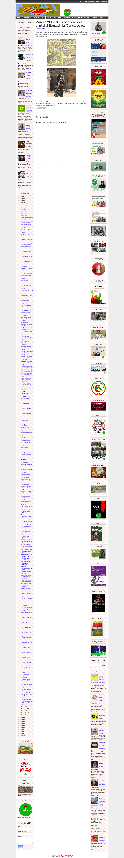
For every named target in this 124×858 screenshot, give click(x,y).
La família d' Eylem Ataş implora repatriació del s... (26, 652)
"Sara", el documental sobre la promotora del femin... (26, 506)
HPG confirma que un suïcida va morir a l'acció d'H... (25, 676)
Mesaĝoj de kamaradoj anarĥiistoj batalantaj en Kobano (26, 319)
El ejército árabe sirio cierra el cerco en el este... (26, 637)
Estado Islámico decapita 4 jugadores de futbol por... (27, 292)
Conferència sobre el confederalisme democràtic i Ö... (25, 476)
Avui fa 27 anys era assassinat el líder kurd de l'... (26, 338)
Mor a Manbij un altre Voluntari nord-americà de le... (26, 516)
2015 (21, 200)
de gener (23, 203)
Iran (55, 17)
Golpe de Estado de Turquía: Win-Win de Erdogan (29, 41)
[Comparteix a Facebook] (44, 108)
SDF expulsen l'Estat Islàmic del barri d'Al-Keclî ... (26, 662)
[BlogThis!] (40, 108)
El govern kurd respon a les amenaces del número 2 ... (26, 226)
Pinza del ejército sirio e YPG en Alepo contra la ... (26, 282)
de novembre (24, 712)
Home (18, 17)
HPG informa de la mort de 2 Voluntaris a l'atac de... (26, 703)
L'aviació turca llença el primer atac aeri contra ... (26, 456)
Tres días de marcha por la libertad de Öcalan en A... (26, 363)
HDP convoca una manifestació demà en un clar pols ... (26, 531)
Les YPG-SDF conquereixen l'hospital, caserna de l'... (26, 461)
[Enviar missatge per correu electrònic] (36, 108)
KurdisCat (36, 17)
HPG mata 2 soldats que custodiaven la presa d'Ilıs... (26, 251)
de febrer (23, 205)
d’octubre (23, 710)
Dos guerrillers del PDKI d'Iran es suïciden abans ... (26, 277)
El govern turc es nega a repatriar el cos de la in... (26, 414)
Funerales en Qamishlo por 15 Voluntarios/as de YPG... (26, 526)
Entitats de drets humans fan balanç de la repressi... (26, 358)
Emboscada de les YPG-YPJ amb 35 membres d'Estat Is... (26, 471)
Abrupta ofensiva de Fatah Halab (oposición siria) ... (26, 614)
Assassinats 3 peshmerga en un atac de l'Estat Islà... (26, 375)
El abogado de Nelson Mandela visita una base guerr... (25, 563)
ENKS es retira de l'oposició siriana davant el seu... (27, 343)
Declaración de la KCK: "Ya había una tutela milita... (26, 409)
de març (23, 207)
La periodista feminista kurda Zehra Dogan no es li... (26, 541)
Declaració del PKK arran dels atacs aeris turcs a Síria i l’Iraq (102, 838)
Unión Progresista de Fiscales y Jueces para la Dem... (26, 521)
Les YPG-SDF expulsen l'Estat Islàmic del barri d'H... (26, 488)
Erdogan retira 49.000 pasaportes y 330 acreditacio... (25, 657)
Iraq (43, 17)
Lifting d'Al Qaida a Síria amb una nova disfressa (26, 585)
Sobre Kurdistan (27, 17)
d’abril (22, 209)
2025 (21, 733)
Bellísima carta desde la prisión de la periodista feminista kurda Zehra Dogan (29, 93)
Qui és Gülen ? (24, 417)
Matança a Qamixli (25, 602)
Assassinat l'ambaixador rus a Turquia (102, 730)
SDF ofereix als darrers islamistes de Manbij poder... (26, 498)
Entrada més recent (40, 167)
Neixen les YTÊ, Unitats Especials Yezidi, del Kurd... (26, 385)
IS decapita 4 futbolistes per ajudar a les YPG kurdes (26, 348)
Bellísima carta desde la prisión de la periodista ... (26, 590)
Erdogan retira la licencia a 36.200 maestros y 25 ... (26, 466)
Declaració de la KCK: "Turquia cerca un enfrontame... (25, 647)
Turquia (49, 17)
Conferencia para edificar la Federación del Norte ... (26, 297)
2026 (21, 735)
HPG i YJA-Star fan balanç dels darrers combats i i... (26, 333)
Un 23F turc (28, 141)
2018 (21, 719)
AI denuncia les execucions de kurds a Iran (102, 715)
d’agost (23, 706)
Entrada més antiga (83, 167)
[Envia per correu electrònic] (39, 108)
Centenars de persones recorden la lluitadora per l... (26, 595)
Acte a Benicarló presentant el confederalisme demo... (26, 420)
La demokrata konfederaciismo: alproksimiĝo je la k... (26, 439)
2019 (21, 721)
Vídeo (101, 17)
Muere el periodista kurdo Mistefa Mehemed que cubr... (26, 434)
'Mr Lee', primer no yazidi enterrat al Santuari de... (26, 551)
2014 (21, 198)
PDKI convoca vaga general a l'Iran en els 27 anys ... (26, 314)
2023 (21, 729)
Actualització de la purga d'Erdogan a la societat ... (26, 493)
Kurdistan (94, 17)
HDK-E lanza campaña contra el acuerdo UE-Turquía (26, 261)
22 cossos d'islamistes (45, 101)
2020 (21, 723)
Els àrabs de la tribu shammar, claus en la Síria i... (26, 231)
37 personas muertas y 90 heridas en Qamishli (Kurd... (26, 609)
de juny (23, 213)
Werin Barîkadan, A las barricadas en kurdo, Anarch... (26, 444)
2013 (21, 196)
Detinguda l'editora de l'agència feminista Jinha (25, 511)
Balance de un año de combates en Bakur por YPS (26, 684)
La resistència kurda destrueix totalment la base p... (26, 302)
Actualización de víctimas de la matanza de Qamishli (26, 627)
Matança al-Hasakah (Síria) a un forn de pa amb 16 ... (26, 256)
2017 (21, 717)
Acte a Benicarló (24, 322)
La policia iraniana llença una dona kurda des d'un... (26, 689)
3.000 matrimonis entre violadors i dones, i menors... (26, 287)
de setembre (24, 708)
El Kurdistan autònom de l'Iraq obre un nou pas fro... (26, 546)
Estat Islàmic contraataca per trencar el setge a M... (26, 429)
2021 (21, 725)
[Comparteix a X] (42, 108)
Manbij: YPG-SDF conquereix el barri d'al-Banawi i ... (26, 568)
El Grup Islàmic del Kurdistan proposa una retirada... (26, 240)
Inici (62, 167)
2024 (21, 731)
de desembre (24, 714)
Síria (59, 17)
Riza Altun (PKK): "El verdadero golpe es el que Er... (26, 694)
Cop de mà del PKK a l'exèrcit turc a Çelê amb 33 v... (26, 667)
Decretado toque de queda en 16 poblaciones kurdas (26, 353)
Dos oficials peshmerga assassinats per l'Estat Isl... (26, 642)
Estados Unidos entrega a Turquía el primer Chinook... (26, 380)
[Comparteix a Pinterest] (45, 108)
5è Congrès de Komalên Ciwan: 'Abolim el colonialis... (26, 577)
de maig (23, 211)
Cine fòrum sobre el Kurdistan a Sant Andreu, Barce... (25, 536)
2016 (21, 202)
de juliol (23, 215)
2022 (21, 727)
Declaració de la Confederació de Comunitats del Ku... (26, 404)
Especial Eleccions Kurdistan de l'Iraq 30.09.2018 (76, 17)
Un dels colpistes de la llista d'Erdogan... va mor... (26, 632)
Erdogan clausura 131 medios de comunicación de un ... (26, 622)
